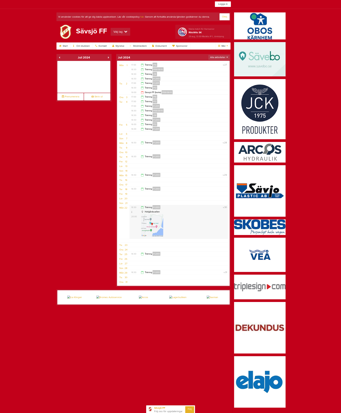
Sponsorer (181, 46)
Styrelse (119, 46)
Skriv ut (98, 96)
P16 (154, 64)
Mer (223, 46)
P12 (154, 87)
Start (65, 46)
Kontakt (102, 46)
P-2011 (156, 83)
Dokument (161, 46)
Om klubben (83, 46)
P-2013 (156, 78)
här (142, 16)
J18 (154, 74)
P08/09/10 (158, 69)
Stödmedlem (139, 46)
